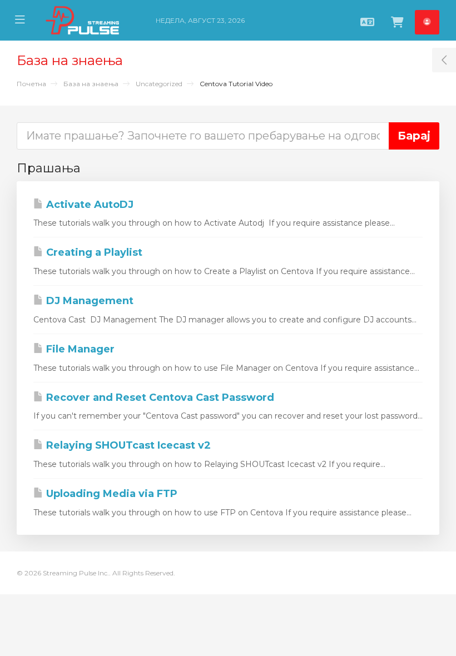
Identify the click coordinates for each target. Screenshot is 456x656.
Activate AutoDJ (88, 204)
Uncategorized (159, 83)
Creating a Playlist (92, 252)
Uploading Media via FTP (110, 494)
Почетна (31, 83)
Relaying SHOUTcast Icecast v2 (127, 445)
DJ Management (88, 301)
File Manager (79, 349)
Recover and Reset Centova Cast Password (158, 397)
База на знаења (90, 83)
